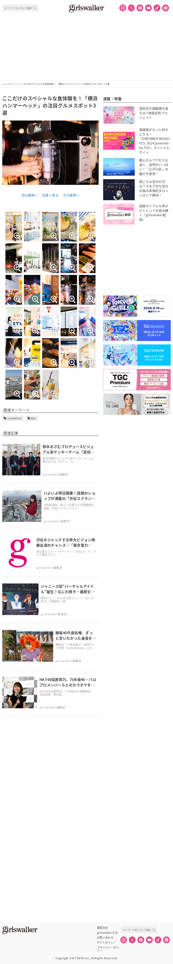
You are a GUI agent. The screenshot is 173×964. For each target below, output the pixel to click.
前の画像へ (30, 195)
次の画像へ (71, 195)
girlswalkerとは (107, 932)
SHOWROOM (14, 418)
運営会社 (102, 927)
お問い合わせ (105, 937)
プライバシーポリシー (108, 947)
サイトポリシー (106, 942)
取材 (33, 418)
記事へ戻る (50, 195)
